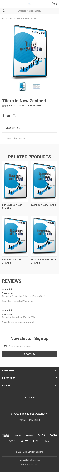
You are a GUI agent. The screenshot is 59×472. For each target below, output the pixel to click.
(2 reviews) (19, 106)
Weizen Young (32, 465)
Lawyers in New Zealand (43, 205)
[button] (33, 106)
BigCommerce (34, 460)
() (55, 4)
